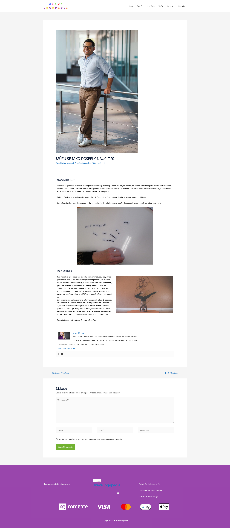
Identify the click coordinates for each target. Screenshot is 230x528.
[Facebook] (58, 354)
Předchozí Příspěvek (59, 373)
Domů (139, 6)
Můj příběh (150, 6)
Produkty (171, 6)
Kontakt (181, 6)
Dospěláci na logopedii (65, 163)
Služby (161, 6)
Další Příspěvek (172, 373)
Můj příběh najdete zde (66, 348)
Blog (131, 6)
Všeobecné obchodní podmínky (151, 490)
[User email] (62, 354)
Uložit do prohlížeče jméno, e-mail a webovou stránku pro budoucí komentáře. (90, 439)
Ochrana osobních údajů (148, 496)
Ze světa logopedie (82, 163)
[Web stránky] (156, 430)
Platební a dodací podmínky (150, 484)
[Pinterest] (118, 493)
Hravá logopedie (106, 485)
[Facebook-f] (112, 493)
